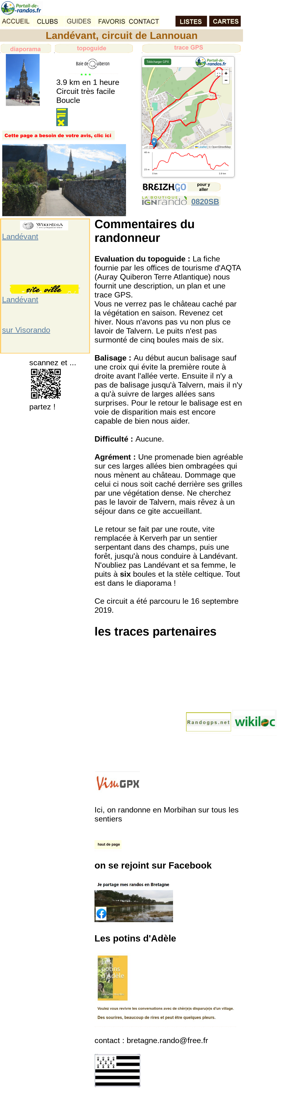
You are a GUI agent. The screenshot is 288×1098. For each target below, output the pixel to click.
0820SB (205, 201)
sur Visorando (26, 329)
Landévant (20, 236)
